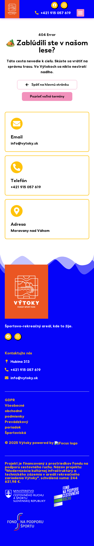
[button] (80, 13)
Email (17, 137)
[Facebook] (54, 5)
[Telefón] (17, 167)
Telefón (19, 180)
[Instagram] (64, 5)
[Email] (17, 124)
